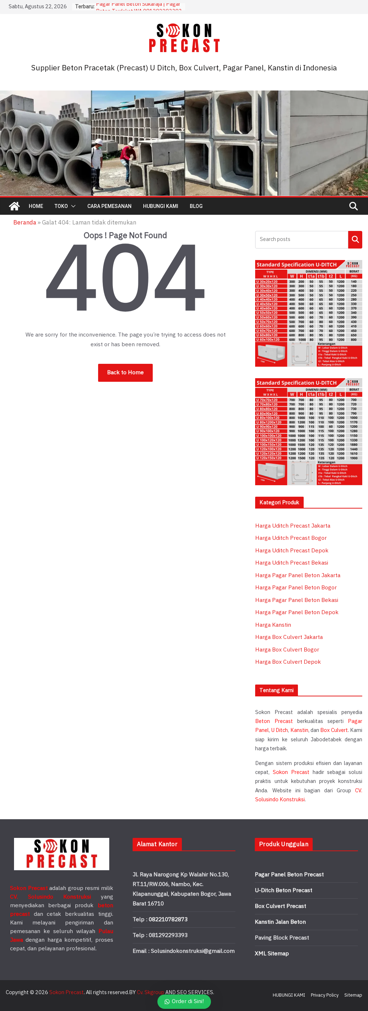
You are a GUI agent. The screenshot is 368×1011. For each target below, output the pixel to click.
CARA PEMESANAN (109, 206)
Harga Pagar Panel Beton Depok (297, 612)
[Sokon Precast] (14, 206)
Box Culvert (334, 730)
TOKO (61, 206)
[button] (72, 206)
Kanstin (299, 730)
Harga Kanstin (273, 625)
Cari (355, 239)
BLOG (196, 206)
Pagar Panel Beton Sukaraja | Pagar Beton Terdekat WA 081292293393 (139, 10)
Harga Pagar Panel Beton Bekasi (296, 600)
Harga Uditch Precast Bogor (291, 538)
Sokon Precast (291, 772)
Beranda (24, 222)
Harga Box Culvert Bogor (287, 650)
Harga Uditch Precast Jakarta (292, 526)
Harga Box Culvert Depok (288, 662)
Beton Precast (274, 721)
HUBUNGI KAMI (160, 206)
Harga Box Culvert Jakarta (289, 637)
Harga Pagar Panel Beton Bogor (296, 588)
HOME (36, 206)
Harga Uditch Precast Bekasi (291, 563)
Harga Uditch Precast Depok (291, 551)
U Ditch (279, 730)
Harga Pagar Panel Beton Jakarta (297, 575)
